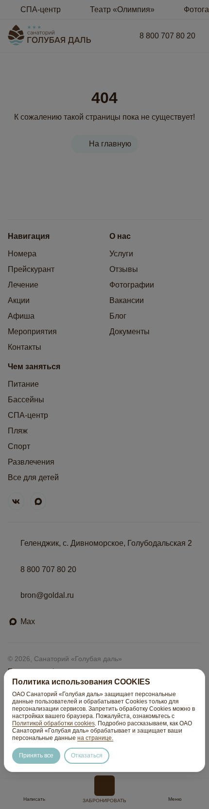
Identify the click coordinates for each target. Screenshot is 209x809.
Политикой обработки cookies (53, 723)
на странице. (95, 738)
